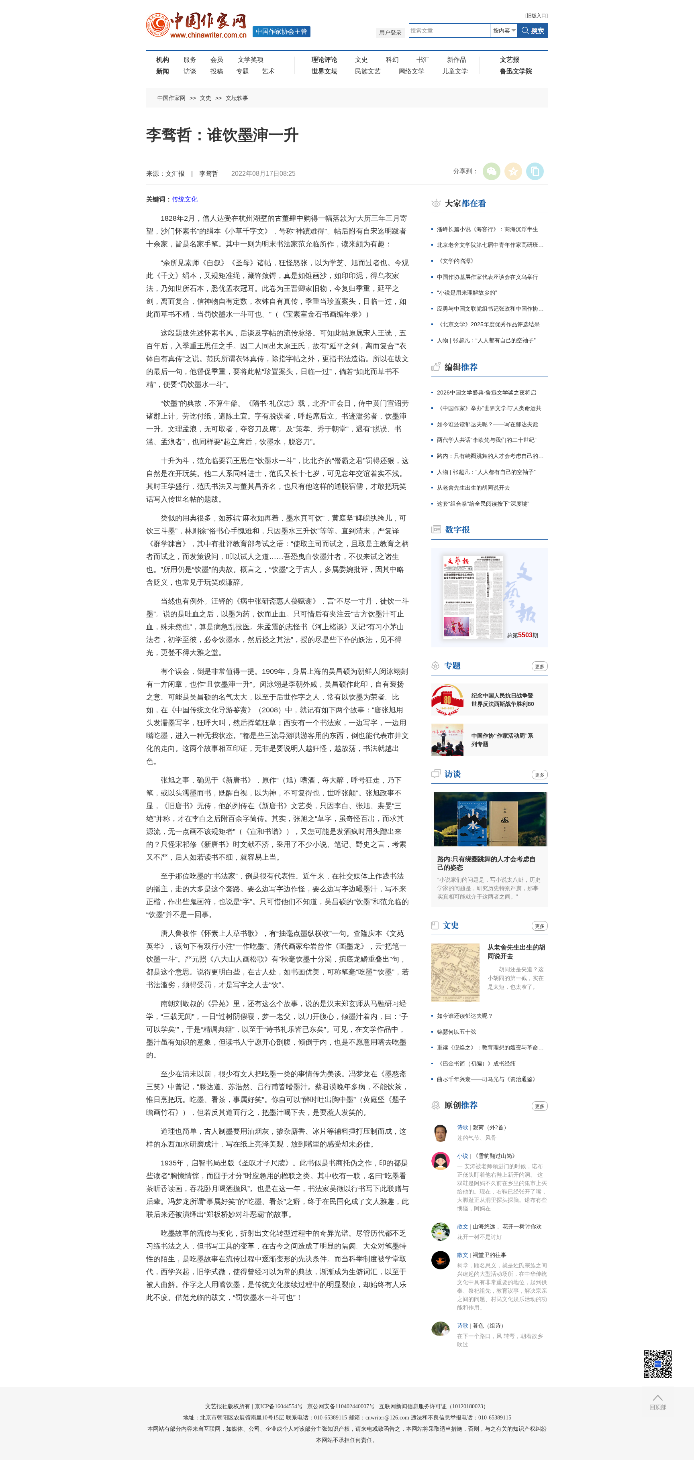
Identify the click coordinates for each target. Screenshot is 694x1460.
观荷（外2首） (491, 1127)
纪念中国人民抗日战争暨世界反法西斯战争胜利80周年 (503, 700)
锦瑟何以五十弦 (456, 1032)
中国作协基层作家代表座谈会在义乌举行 (487, 277)
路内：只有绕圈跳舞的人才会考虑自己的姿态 (492, 456)
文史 (361, 59)
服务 (190, 59)
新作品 (456, 59)
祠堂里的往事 (489, 1255)
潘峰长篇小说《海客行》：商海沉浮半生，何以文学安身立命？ (492, 229)
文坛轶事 (237, 98)
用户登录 (390, 33)
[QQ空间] (513, 171)
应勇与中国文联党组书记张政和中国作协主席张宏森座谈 (492, 308)
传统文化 (185, 199)
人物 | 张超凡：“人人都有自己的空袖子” (486, 340)
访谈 (190, 71)
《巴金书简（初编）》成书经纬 (476, 1063)
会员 (216, 59)
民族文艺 (368, 71)
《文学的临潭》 (456, 261)
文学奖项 (250, 59)
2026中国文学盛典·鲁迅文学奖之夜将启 (486, 392)
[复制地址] (535, 171)
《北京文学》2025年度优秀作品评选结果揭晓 (492, 324)
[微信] (491, 171)
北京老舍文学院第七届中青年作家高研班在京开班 (492, 245)
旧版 (536, 15)
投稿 (216, 71)
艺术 (268, 71)
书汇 (422, 59)
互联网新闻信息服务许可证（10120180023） (434, 1406)
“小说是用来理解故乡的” (467, 292)
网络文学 (412, 71)
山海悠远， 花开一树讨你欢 (507, 1227)
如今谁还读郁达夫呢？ (465, 1016)
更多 (540, 666)
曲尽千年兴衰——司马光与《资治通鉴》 (487, 1079)
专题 (242, 71)
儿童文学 (455, 71)
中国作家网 (171, 98)
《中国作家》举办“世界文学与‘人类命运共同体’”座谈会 (492, 408)
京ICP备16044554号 (279, 1406)
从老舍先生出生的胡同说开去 (473, 487)
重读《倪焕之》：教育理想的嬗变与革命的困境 (492, 1047)
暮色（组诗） (489, 1326)
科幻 (392, 59)
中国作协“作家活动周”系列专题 (502, 739)
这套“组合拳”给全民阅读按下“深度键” (483, 503)
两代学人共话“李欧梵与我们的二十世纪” (487, 440)
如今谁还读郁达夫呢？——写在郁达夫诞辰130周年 (492, 424)
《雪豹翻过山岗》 (495, 1156)
